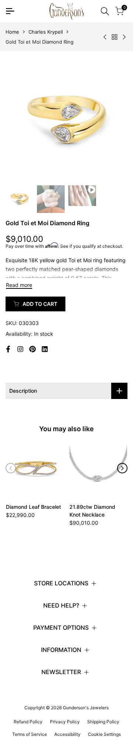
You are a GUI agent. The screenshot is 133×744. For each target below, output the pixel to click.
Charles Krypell (45, 32)
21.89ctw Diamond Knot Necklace (92, 511)
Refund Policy (28, 721)
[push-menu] (10, 11)
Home (12, 32)
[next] (122, 468)
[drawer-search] (105, 11)
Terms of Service (29, 734)
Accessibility (67, 734)
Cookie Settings (104, 734)
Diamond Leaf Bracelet (33, 507)
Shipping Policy (103, 721)
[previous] (11, 468)
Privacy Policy (65, 721)
